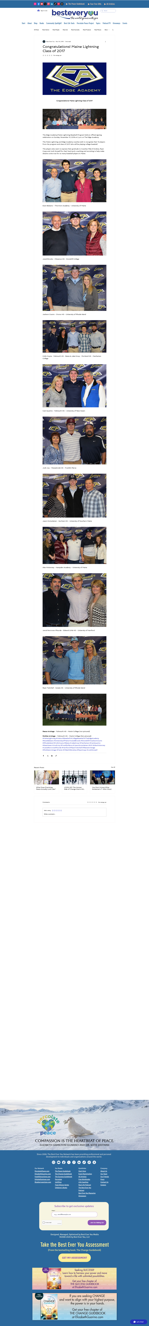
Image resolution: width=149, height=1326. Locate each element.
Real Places (97, 30)
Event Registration (85, 1174)
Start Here (82, 1171)
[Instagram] (35, 4)
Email (53, 1210)
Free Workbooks (84, 1179)
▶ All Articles (109, 4)
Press (102, 1179)
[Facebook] (38, 4)
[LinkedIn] (52, 4)
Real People (56, 30)
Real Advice (45, 30)
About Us (103, 1171)
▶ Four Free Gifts (94, 4)
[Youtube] (42, 4)
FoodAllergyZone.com (43, 1177)
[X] (45, 4)
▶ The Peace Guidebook (75, 4)
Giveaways (82, 1196)
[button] (29, 23)
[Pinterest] (58, 4)
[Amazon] (62, 4)
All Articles (82, 1177)
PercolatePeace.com (42, 1171)
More (106, 30)
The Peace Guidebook (63, 1171)
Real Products (87, 30)
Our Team (103, 1174)
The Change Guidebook (63, 1174)
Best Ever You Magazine (87, 1193)
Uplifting (58, 1182)
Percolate (58, 1179)
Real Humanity (75, 30)
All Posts (36, 30)
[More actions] (105, 41)
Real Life (65, 30)
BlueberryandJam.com (43, 1182)
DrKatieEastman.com (42, 1179)
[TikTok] (55, 4)
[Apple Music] (48, 4)
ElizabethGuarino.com (43, 1174)
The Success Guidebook (63, 1177)
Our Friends (104, 1177)
